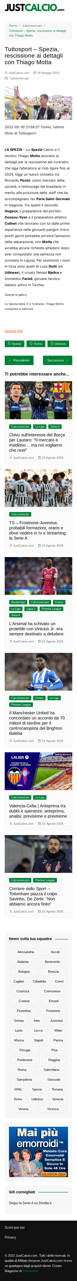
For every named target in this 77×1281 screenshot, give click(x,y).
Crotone (24, 1001)
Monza (19, 1040)
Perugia (24, 1050)
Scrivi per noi (15, 1227)
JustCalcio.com (19, 72)
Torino (38, 343)
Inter (37, 1020)
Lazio (18, 1030)
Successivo (55, 360)
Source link (14, 331)
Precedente (21, 360)
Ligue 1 (31, 608)
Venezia (57, 1099)
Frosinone (53, 1011)
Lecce (38, 1030)
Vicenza (53, 1109)
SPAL (18, 1089)
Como (59, 981)
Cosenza (22, 991)
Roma (22, 1069)
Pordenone (24, 1060)
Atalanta (22, 962)
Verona (23, 1109)
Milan (58, 1030)
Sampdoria (24, 1079)
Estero (59, 602)
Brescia (53, 971)
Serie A (54, 426)
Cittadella (39, 981)
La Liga (39, 426)
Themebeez (30, 1271)
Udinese (60, 343)
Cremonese (52, 991)
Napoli (38, 1040)
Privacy (10, 1237)
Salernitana (51, 1069)
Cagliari (18, 981)
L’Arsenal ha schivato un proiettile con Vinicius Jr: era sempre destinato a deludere (36, 628)
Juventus (56, 1020)
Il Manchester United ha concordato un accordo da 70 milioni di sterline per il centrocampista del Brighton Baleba (37, 723)
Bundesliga (18, 602)
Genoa (19, 1020)
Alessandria (26, 952)
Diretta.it (45, 1203)
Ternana (57, 1089)
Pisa (54, 1050)
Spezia (16, 343)
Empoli (53, 1001)
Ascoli (55, 952)
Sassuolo (53, 1079)
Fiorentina (24, 1011)
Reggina (54, 1060)
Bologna (24, 971)
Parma (58, 1040)
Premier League (51, 608)
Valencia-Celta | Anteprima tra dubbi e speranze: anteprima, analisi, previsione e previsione (38, 811)
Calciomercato (19, 78)
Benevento (52, 962)
